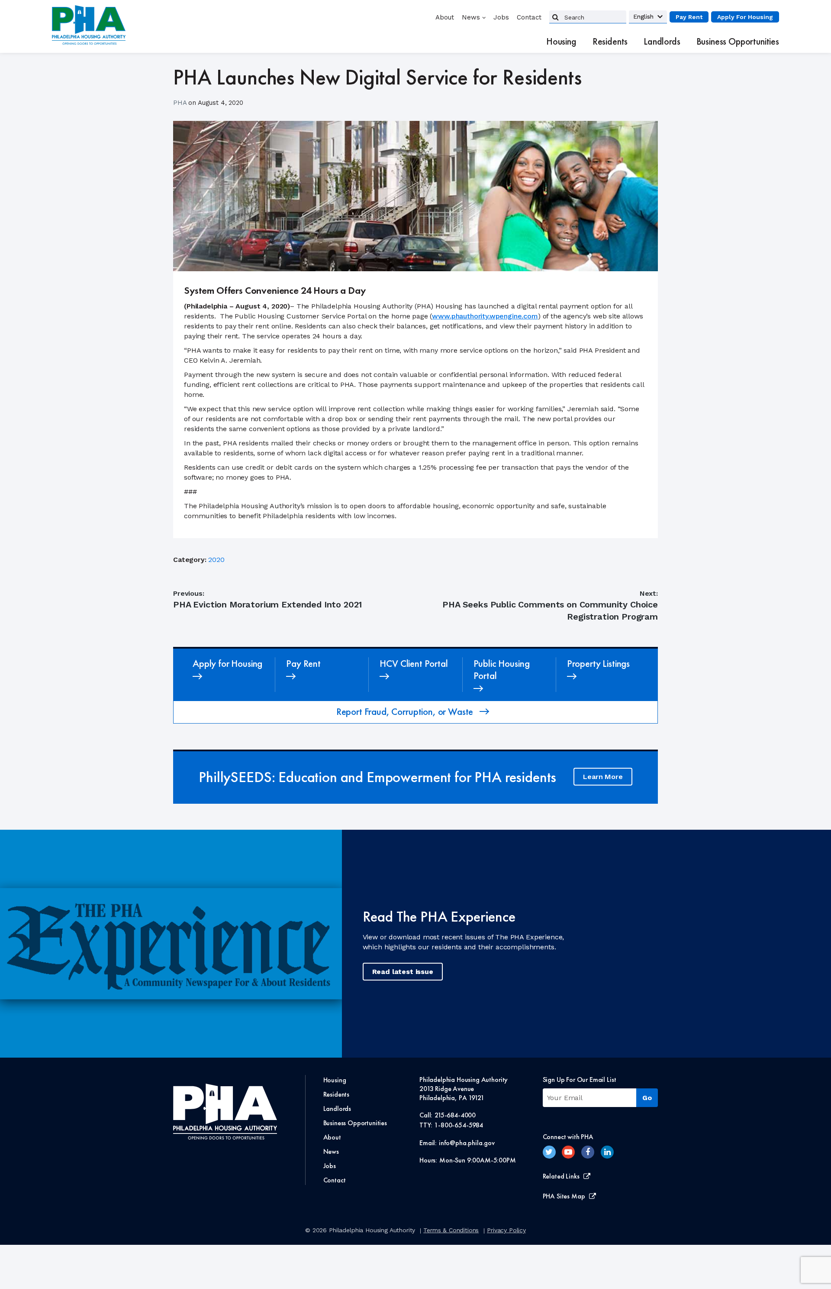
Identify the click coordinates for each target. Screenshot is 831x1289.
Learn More (602, 777)
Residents (610, 42)
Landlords (662, 42)
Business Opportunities (737, 42)
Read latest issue (402, 972)
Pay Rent (689, 16)
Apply (745, 16)
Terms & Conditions (451, 1230)
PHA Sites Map (564, 1196)
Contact (529, 17)
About (444, 17)
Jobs (501, 17)
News (471, 17)
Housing (561, 42)
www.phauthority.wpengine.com (485, 316)
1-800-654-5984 (458, 1125)
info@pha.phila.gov (467, 1142)
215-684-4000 (455, 1115)
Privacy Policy (506, 1230)
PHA (180, 103)
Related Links (561, 1176)
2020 (216, 559)
